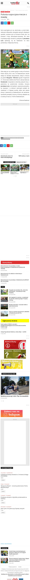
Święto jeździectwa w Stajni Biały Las (24, 172)
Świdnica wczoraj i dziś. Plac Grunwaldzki (14, 396)
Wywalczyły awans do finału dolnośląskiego (7, 156)
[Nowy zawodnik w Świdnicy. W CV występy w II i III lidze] (15, 167)
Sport (8, 10)
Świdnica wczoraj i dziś (9, 374)
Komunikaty (7, 262)
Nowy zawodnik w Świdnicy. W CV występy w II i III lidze (14, 172)
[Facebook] (2, 23)
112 (3, 287)
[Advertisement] (15, 120)
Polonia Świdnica (13, 137)
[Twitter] (5, 23)
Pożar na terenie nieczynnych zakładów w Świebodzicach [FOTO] (19, 312)
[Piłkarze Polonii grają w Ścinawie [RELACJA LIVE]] (5, 167)
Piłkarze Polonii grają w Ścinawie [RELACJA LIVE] (5, 172)
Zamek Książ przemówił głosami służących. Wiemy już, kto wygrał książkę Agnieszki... (17, 552)
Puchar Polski (20, 137)
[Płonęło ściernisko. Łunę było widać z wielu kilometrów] (4, 306)
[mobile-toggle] (2, 3)
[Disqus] (15, 196)
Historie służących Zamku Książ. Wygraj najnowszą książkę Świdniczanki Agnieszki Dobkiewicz (19, 560)
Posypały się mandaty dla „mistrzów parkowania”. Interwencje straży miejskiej (18, 291)
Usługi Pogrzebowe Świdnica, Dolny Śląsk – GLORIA (13, 332)
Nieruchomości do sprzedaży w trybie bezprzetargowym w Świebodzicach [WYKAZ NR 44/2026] (13, 267)
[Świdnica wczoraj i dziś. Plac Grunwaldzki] (15, 385)
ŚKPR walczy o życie (24, 156)
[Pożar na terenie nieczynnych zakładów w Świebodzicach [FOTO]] (4, 313)
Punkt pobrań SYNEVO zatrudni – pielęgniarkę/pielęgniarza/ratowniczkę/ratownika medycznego (13, 325)
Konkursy (4, 548)
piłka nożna (6, 137)
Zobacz (3, 480)
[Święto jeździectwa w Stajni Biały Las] (24, 167)
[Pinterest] (8, 23)
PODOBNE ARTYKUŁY (9, 162)
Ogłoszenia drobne (10, 321)
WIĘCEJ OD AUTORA (21, 162)
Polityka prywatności (13, 566)
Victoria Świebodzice (5, 139)
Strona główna (3, 10)
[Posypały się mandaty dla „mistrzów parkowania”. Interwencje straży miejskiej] (4, 292)
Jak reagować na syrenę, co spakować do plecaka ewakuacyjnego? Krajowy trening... (18, 299)
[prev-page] (14, 176)
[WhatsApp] (12, 23)
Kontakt (19, 566)
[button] (27, 3)
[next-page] (16, 176)
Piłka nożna (12, 10)
